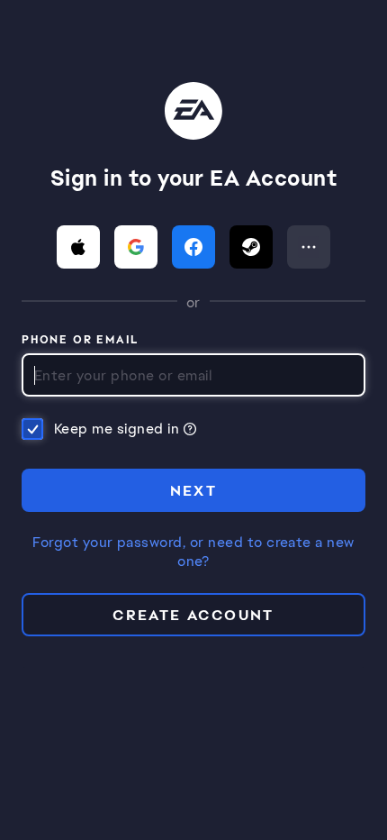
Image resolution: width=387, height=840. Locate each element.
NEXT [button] (194, 490)
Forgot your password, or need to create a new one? (193, 552)
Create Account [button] (193, 615)
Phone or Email (81, 340)
